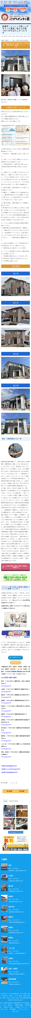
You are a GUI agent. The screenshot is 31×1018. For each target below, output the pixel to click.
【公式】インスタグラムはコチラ (10, 769)
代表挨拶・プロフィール (21, 1007)
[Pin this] (16, 783)
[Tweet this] (12, 783)
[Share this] (9, 783)
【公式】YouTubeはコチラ (9, 766)
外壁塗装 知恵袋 (19, 1005)
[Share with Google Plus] (14, 783)
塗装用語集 (13, 1009)
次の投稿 (21, 791)
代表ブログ (17, 662)
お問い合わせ (15, 1011)
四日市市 (5, 995)
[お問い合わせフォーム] (15, 843)
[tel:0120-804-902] (15, 577)
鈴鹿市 (7, 40)
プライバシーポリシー (23, 1009)
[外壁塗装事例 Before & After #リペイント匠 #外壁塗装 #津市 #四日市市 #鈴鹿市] (9, 811)
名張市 (8, 998)
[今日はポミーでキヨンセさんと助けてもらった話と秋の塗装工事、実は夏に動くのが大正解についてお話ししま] (9, 824)
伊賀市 (4, 998)
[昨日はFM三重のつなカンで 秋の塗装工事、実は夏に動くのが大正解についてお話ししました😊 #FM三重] (22, 824)
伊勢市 (10, 995)
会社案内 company (8, 1007)
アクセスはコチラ (6, 703)
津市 (21, 993)
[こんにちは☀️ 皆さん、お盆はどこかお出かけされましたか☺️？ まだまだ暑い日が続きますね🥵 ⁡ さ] (22, 811)
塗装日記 (10, 1005)
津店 (10, 865)
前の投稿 (9, 791)
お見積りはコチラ (16, 657)
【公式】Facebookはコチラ (9, 772)
